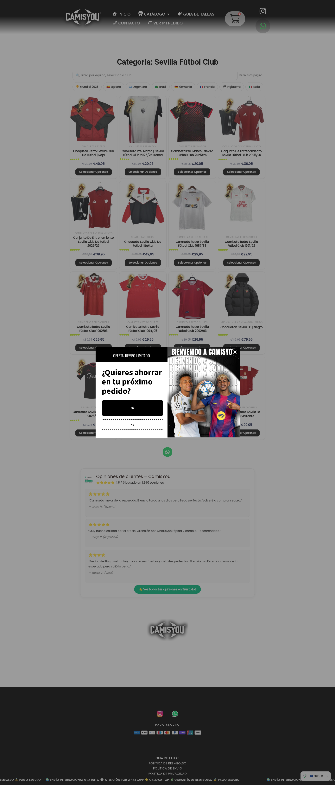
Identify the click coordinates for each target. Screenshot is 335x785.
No (132, 424)
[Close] (235, 352)
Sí (132, 408)
